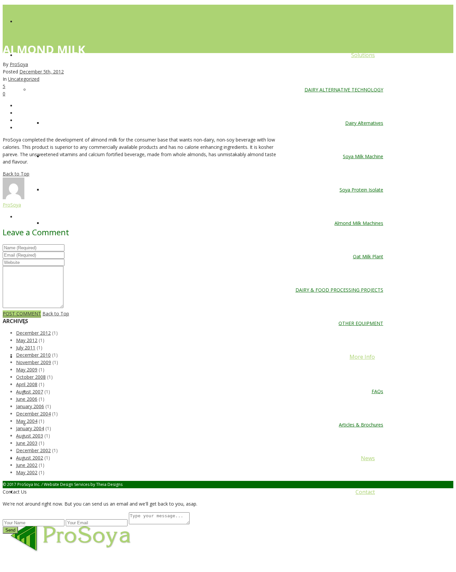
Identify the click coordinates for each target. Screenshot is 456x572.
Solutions (363, 55)
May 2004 (26, 421)
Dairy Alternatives (364, 123)
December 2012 (33, 333)
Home (367, 21)
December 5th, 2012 (41, 71)
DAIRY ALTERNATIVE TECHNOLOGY (343, 89)
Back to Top (16, 174)
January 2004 (30, 428)
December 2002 (33, 450)
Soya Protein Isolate (361, 190)
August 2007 (29, 391)
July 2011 (25, 347)
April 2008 (26, 384)
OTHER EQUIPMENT (360, 323)
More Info (362, 356)
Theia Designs (109, 484)
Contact (365, 492)
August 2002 (29, 458)
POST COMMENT (22, 313)
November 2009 (33, 362)
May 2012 (26, 340)
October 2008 (31, 377)
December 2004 (33, 413)
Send (10, 530)
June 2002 (26, 465)
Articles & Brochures (361, 424)
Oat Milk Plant (368, 256)
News (368, 458)
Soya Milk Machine (363, 156)
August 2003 (29, 436)
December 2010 (33, 355)
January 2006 (30, 406)
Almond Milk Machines (358, 223)
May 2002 (26, 472)
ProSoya (19, 64)
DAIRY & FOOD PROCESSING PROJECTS (339, 290)
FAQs (377, 391)
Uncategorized (23, 79)
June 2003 (26, 443)
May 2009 (26, 369)
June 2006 (26, 399)
